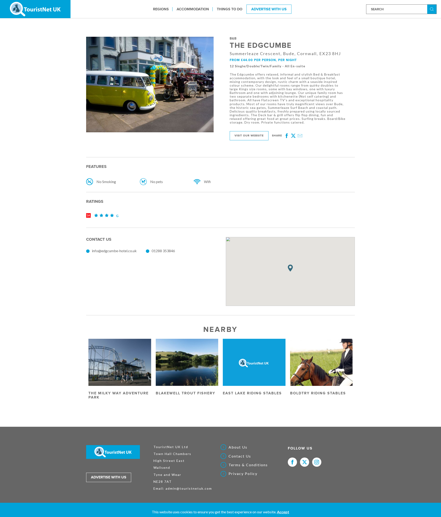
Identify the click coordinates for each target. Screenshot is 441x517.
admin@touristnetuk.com (189, 488)
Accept (283, 512)
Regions (161, 9)
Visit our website (249, 135)
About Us (238, 447)
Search (432, 9)
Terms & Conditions (248, 465)
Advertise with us (108, 477)
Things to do (229, 9)
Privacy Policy (243, 474)
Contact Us (240, 456)
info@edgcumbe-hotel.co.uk (114, 251)
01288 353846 (163, 251)
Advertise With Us (269, 9)
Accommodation (193, 9)
